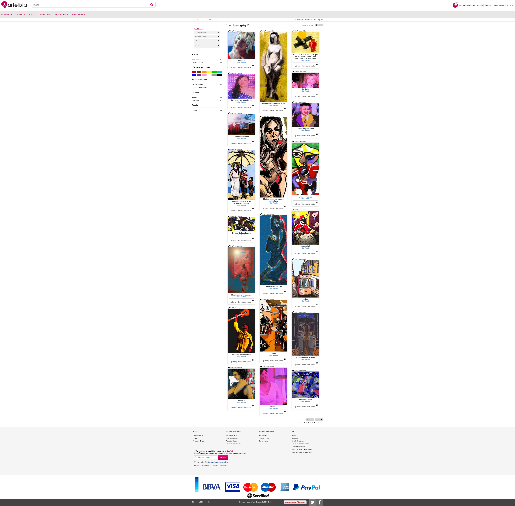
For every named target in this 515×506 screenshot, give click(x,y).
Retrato (194, 97)
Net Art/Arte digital (213, 20)
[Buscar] (152, 5)
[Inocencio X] (305, 228)
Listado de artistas (298, 441)
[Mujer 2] (273, 386)
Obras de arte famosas (200, 87)
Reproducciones (231, 441)
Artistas (32, 14)
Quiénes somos (198, 435)
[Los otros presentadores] (241, 86)
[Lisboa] (305, 279)
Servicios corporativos (233, 444)
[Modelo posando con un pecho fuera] (273, 157)
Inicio (193, 20)
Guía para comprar (232, 438)
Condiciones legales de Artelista (216, 462)
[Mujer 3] (241, 384)
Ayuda (480, 5)
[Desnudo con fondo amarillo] (273, 67)
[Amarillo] (209, 72)
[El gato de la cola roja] (241, 224)
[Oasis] (273, 326)
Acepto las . (213, 462)
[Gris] (214, 75)
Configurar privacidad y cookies (302, 452)
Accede (510, 5)
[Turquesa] (219, 72)
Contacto (295, 438)
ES (193, 502)
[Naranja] (204, 72)
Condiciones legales (298, 446)
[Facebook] (319, 502)
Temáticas (20, 14)
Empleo (195, 438)
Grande (194, 110)
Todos (197, 45)
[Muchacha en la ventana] (241, 270)
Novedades (6, 14)
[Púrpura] (199, 75)
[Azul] (194, 75)
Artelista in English (199, 441)
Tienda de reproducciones (300, 444)
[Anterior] (317, 25)
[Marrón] (199, 72)
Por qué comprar (231, 435)
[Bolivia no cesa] (305, 385)
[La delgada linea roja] (273, 250)
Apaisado (195, 100)
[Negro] (219, 75)
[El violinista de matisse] (305, 334)
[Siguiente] (321, 25)
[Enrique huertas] (305, 169)
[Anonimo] (241, 45)
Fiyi (222, 20)
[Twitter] (312, 502)
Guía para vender (264, 438)
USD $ (201, 502)
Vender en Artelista (467, 5)
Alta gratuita (499, 5)
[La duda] (305, 80)
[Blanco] (209, 75)
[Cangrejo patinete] (241, 124)
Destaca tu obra (264, 441)
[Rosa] (204, 75)
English (488, 5)
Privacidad (215, 465)
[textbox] (94, 5)
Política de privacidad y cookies (302, 449)
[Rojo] (194, 72)
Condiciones (223, 465)
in (208, 502)
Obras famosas (61, 14)
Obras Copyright (200, 32)
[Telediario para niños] (305, 115)
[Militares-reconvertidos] (241, 331)
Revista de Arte (78, 14)
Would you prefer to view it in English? (309, 20)
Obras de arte (201, 20)
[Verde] (214, 72)
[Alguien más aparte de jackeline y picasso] (241, 175)
